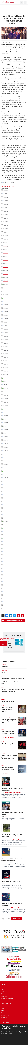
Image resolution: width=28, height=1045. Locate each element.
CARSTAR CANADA (9, 725)
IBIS (6, 816)
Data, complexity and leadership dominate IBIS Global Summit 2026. (12, 819)
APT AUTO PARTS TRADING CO (13, 792)
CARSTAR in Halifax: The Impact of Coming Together (8, 709)
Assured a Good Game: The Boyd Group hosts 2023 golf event (13, 690)
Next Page (16, 918)
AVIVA (3, 672)
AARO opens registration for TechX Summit (11, 882)
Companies (4, 664)
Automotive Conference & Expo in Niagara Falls (11, 904)
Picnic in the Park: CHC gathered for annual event (12, 835)
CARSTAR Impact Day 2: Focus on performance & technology (8, 733)
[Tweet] (14, 615)
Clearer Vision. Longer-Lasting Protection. (10, 645)
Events (3, 676)
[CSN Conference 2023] (14, 183)
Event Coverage (5, 717)
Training (3, 753)
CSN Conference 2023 (8, 186)
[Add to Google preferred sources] (22, 615)
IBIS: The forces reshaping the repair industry (12, 813)
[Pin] (18, 615)
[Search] (21, 2)
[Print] (2, 615)
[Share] (6, 615)
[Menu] (25, 2)
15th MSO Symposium (7, 744)
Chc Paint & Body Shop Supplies (13, 839)
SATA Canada (8, 761)
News (2, 705)
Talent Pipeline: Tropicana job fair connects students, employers (9, 756)
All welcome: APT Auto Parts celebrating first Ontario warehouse (13, 859)
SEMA (6, 773)
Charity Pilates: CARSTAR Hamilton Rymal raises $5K (8, 720)
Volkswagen (5, 666)
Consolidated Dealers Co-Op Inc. (13, 907)
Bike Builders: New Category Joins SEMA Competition (7, 769)
